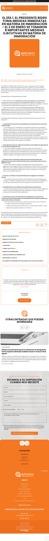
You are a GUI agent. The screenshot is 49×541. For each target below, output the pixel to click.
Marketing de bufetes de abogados (24, 529)
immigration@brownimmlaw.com (25, 515)
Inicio (2, 80)
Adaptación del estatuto (11, 236)
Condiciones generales (24, 522)
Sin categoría (6, 347)
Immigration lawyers (24, 505)
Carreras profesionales (24, 493)
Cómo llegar (24, 463)
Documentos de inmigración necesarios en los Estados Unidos (23, 260)
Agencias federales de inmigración (14, 255)
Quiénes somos (24, 484)
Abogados (24, 486)
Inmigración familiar (9, 239)
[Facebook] (37, 225)
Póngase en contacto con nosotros (24, 501)
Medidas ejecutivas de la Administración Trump (24, 1)
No (23, 409)
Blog (5, 80)
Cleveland (24, 450)
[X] (46, 225)
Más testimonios (24, 300)
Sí (19, 409)
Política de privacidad (24, 525)
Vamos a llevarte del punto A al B (22, 433)
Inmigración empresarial (11, 251)
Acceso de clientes (24, 491)
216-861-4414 (24, 454)
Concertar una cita (42, 3)
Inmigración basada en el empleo (13, 242)
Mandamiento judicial (10, 258)
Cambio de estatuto (9, 248)
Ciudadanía (6, 245)
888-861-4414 (24, 513)
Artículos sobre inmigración (24, 496)
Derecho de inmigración (24, 489)
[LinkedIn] (42, 225)
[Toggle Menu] (45, 8)
